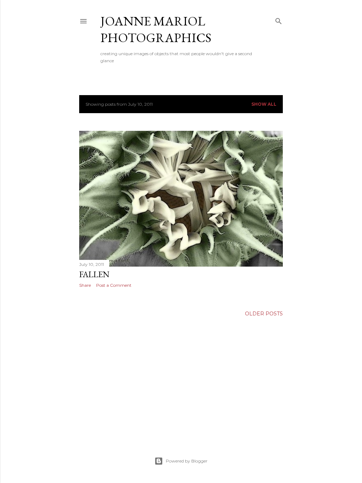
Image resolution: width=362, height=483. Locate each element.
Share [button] (85, 285)
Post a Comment (114, 285)
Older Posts (264, 313)
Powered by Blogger (187, 461)
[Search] (278, 20)
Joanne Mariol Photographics (155, 29)
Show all (263, 104)
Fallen (94, 274)
